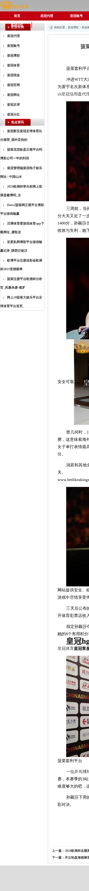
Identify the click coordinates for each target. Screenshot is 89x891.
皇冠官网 (13, 85)
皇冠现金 (13, 75)
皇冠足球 (13, 104)
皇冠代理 (46, 16)
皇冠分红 (17, 25)
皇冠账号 (13, 45)
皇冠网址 (13, 95)
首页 (17, 16)
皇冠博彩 (13, 55)
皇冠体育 (13, 65)
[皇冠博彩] (14, 5)
